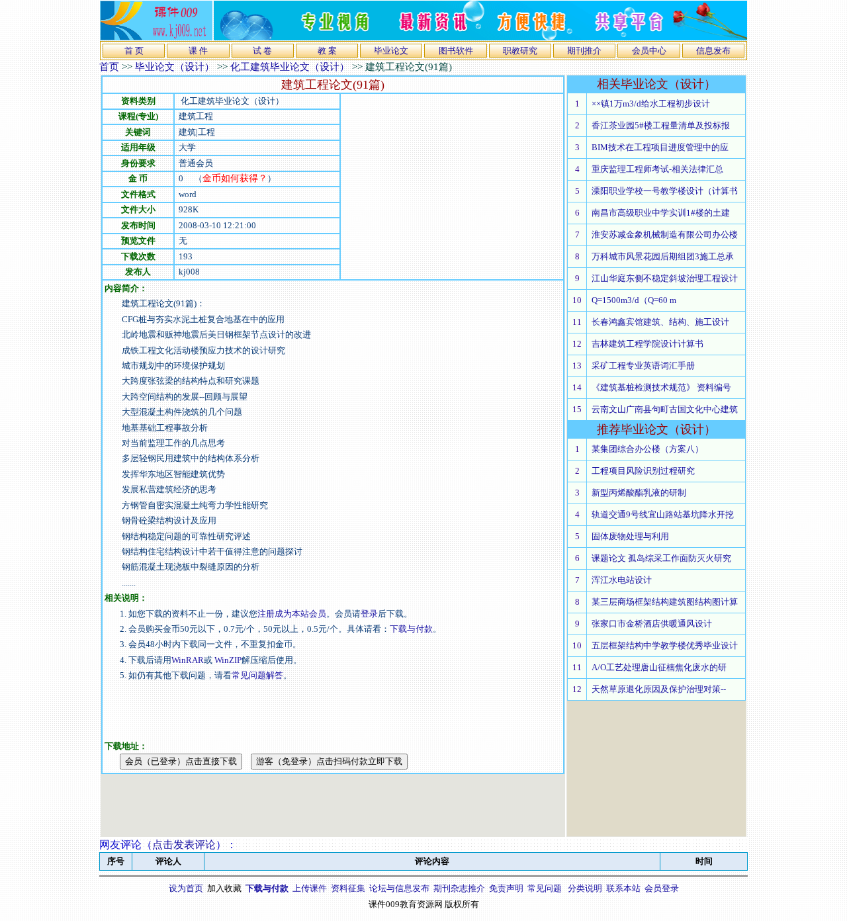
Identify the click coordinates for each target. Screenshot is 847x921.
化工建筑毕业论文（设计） (289, 67)
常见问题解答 (257, 675)
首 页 (134, 51)
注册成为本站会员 (291, 614)
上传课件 (309, 888)
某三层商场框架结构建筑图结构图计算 (665, 602)
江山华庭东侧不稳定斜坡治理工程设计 (665, 278)
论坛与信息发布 (399, 888)
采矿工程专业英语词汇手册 (643, 366)
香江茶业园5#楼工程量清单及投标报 (661, 125)
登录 (369, 614)
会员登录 (662, 888)
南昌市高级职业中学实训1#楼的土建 (661, 213)
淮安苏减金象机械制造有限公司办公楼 (665, 235)
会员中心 (649, 51)
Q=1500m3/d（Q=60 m (634, 300)
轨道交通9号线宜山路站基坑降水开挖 (663, 514)
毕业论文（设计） (174, 67)
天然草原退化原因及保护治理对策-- (659, 689)
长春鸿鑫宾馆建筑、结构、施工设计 (660, 322)
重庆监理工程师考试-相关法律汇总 (657, 169)
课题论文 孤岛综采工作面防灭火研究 (661, 558)
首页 (109, 67)
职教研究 (520, 51)
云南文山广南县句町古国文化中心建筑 (665, 409)
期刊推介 (584, 51)
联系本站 (623, 888)
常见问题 (544, 888)
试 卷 (262, 51)
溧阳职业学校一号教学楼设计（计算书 (665, 191)
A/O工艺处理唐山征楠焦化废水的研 (659, 667)
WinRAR (187, 660)
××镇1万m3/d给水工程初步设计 (651, 104)
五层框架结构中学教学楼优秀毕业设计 (665, 645)
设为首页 (186, 888)
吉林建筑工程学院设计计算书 (647, 344)
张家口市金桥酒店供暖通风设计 (652, 624)
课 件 (198, 51)
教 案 (327, 51)
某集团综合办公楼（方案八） (647, 449)
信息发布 (713, 51)
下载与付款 (411, 629)
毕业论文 (391, 51)
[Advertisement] (452, 186)
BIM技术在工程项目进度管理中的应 (660, 147)
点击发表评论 (184, 844)
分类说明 (585, 888)
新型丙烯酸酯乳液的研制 (639, 493)
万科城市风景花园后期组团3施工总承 (663, 256)
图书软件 (456, 51)
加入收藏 (224, 888)
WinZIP (227, 660)
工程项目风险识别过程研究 (643, 471)
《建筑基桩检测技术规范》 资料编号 (661, 387)
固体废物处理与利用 (630, 536)
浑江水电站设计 (622, 580)
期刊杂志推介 (459, 888)
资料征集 (348, 888)
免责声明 (506, 888)
